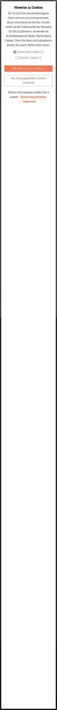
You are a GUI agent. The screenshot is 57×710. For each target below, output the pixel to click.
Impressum (29, 101)
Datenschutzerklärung (33, 97)
